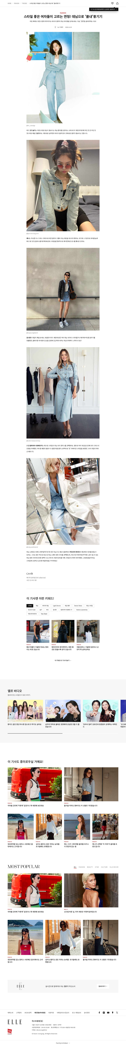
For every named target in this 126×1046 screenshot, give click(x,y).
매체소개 (10, 1013)
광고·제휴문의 (76, 1013)
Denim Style (31, 610)
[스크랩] (112, 3)
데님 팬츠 (67, 606)
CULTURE (104, 867)
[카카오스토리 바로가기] (112, 1012)
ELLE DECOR (114, 867)
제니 (47, 610)
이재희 (61, 27)
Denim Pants (78, 606)
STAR (97, 867)
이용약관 (51, 1013)
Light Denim (57, 606)
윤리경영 (87, 1013)
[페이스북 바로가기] (99, 1012)
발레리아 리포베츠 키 (66, 610)
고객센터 (19, 1013)
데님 (37, 606)
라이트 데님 (45, 606)
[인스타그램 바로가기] (103, 1012)
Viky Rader (44, 614)
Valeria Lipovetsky (81, 610)
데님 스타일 (89, 606)
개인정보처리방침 (39, 1013)
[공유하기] (117, 3)
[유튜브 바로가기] (108, 1012)
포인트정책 (28, 1013)
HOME (9, 3)
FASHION (16, 3)
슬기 (41, 610)
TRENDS (24, 3)
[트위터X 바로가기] (117, 1012)
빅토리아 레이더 (32, 614)
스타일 (30, 606)
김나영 (55, 610)
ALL (75, 867)
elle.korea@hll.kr (41, 1030)
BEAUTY (90, 867)
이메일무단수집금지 (63, 1013)
